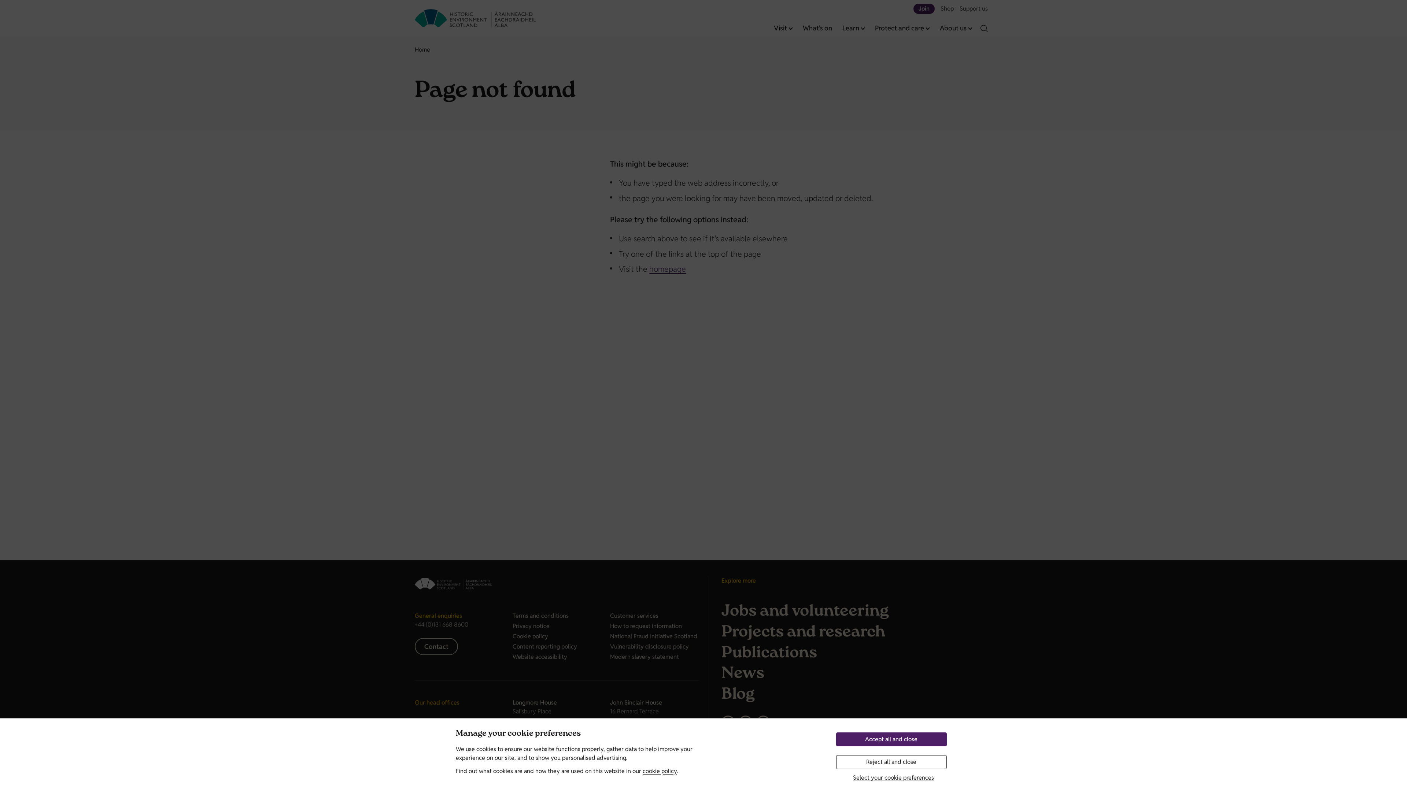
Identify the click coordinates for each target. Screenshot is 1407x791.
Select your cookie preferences (893, 777)
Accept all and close (891, 739)
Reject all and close (891, 762)
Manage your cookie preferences (518, 734)
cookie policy (660, 771)
